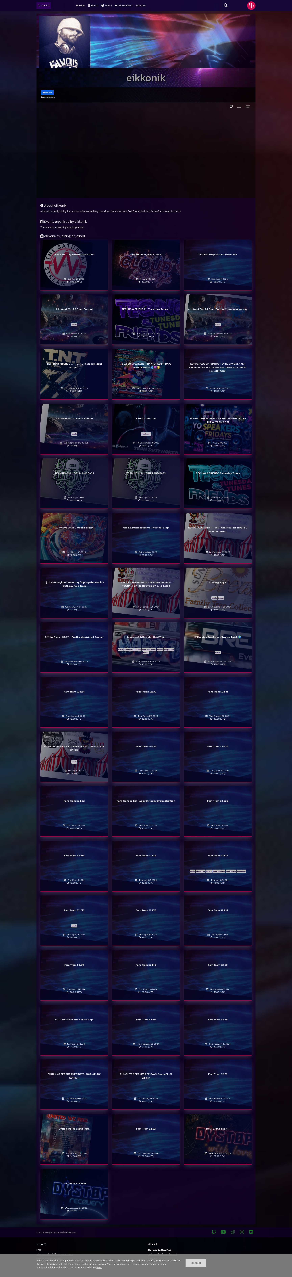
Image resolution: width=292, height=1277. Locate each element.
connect (45, 5)
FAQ (38, 1250)
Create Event (125, 5)
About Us (140, 5)
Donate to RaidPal (159, 1250)
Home (81, 5)
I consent (196, 1262)
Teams (108, 5)
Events (94, 5)
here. (99, 1267)
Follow (48, 92)
